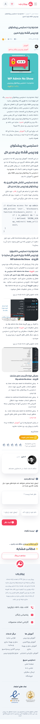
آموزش (28, 14)
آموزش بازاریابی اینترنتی (29, 653)
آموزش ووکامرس (29, 642)
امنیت (21, 122)
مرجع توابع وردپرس (10, 653)
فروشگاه (29, 676)
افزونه (31, 271)
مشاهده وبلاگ (20, 555)
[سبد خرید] (12, 4)
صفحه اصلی (34, 14)
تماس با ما (29, 668)
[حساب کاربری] (5, 4)
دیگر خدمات (11, 634)
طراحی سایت (11, 638)
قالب (14, 191)
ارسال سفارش (29, 672)
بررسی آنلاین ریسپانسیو (11, 649)
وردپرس (8, 97)
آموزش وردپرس (29, 638)
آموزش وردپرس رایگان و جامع (18, 49)
